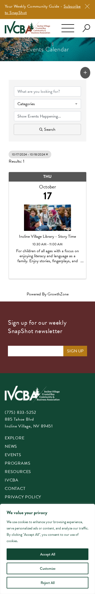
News (11, 447)
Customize (47, 568)
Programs (17, 463)
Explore (15, 438)
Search (49, 129)
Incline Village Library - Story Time (47, 236)
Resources (18, 472)
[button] (85, 72)
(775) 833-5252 (20, 412)
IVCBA (11, 480)
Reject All (48, 582)
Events (13, 455)
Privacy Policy (23, 497)
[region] (47, 549)
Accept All (47, 554)
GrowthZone (58, 294)
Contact (15, 489)
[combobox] (47, 104)
